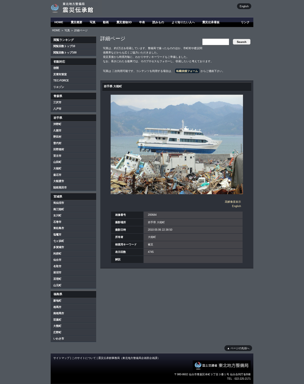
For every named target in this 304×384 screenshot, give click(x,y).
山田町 (57, 162)
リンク (245, 22)
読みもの (158, 22)
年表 (142, 22)
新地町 (57, 300)
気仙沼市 (58, 202)
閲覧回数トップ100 (65, 52)
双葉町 (57, 319)
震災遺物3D (124, 22)
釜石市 (57, 174)
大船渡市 (58, 181)
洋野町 (57, 124)
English (244, 6)
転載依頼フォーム (187, 71)
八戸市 (57, 108)
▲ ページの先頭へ (238, 348)
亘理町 (57, 278)
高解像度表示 (233, 201)
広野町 (57, 332)
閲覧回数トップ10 (64, 46)
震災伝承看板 (211, 22)
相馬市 (57, 307)
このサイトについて (84, 358)
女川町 (57, 215)
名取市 (57, 266)
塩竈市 (57, 234)
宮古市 (57, 155)
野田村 (57, 136)
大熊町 (57, 325)
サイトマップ (61, 358)
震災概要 (76, 22)
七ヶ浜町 (58, 240)
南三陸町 (58, 209)
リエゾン (58, 86)
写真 (93, 22)
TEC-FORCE (61, 80)
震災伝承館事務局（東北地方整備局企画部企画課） (129, 358)
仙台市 (57, 259)
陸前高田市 (60, 187)
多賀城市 (58, 247)
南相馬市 (58, 313)
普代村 (57, 143)
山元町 (57, 285)
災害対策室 (60, 74)
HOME (58, 22)
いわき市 (58, 338)
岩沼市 (57, 272)
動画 (106, 22)
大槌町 (57, 168)
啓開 (56, 67)
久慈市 (57, 130)
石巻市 (57, 221)
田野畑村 (58, 149)
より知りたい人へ (183, 22)
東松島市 (58, 228)
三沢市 (57, 102)
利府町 (57, 253)
